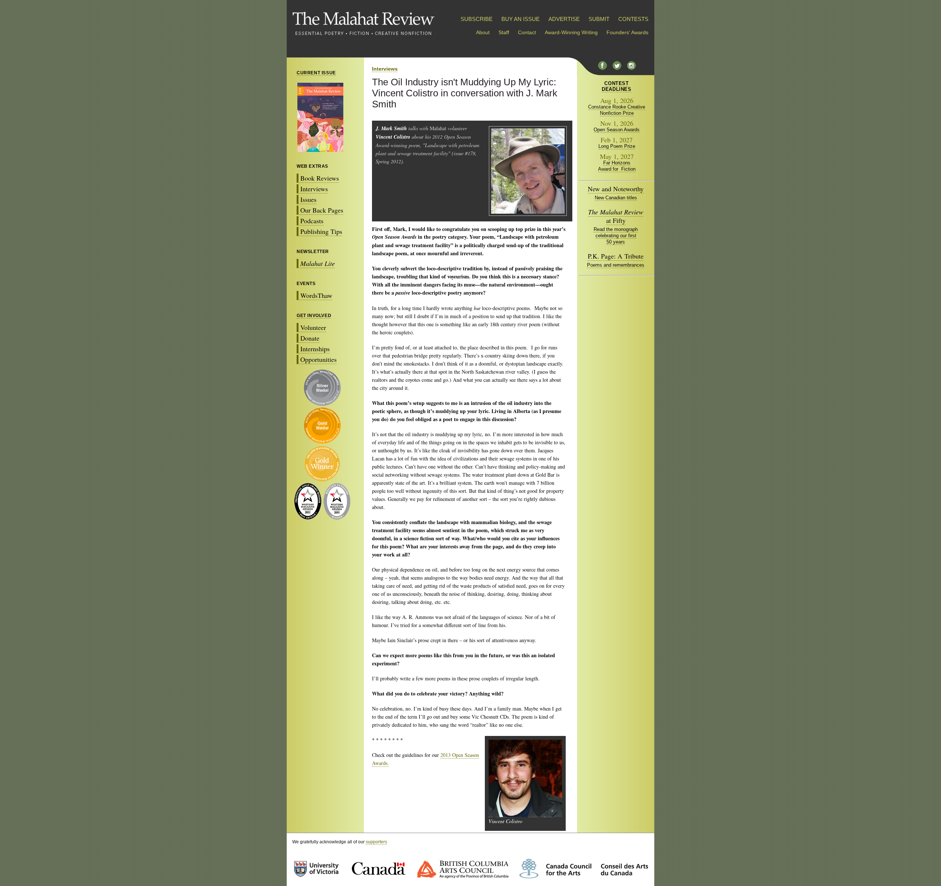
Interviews (314, 188)
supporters (376, 841)
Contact (527, 32)
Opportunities (318, 359)
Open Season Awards (617, 129)
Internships (315, 348)
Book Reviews (319, 178)
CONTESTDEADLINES (616, 86)
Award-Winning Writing (571, 32)
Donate (309, 338)
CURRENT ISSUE (316, 72)
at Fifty (615, 216)
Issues (308, 199)
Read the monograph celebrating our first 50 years (616, 236)
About (483, 32)
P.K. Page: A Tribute (616, 256)
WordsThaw (316, 295)
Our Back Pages (321, 210)
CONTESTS (633, 19)
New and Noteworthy (616, 188)
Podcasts (311, 220)
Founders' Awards (627, 32)
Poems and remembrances (615, 265)
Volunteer (313, 327)
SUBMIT (598, 19)
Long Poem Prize (616, 146)
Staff (503, 32)
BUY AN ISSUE (520, 19)
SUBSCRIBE (477, 19)
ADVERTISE (564, 19)
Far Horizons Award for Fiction (617, 166)
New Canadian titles (616, 197)
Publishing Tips (321, 231)
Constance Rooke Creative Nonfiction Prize (616, 110)
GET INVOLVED (314, 315)
